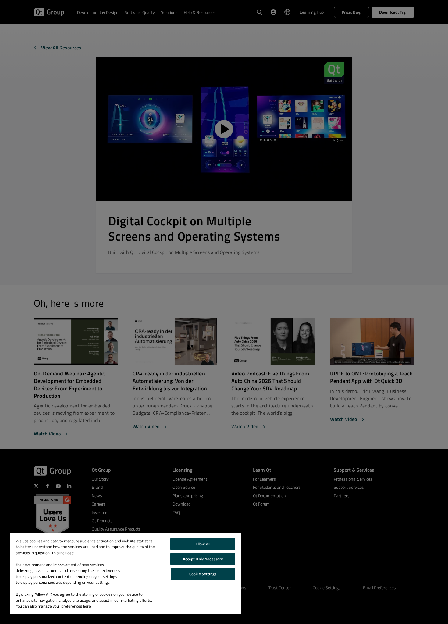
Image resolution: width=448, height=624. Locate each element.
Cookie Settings (202, 574)
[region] (125, 573)
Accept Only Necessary (203, 559)
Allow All (202, 544)
